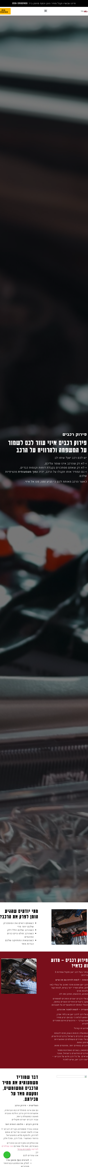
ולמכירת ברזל (24, 1149)
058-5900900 (20, 3)
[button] (46, 11)
